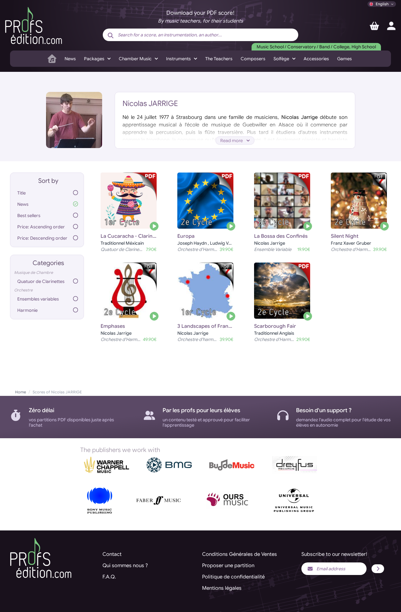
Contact (112, 554)
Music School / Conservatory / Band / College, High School (316, 47)
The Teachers (218, 58)
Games (344, 58)
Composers (253, 58)
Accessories (316, 58)
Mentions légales (222, 588)
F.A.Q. (109, 577)
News (70, 58)
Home (20, 392)
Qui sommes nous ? (125, 565)
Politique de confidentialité (233, 577)
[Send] (378, 568)
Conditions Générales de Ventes (239, 554)
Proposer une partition (228, 565)
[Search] (110, 35)
